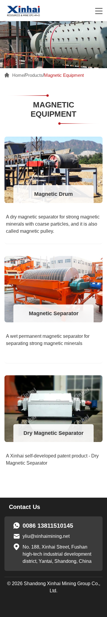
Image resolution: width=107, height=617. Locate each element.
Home (18, 75)
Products (34, 75)
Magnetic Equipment (64, 75)
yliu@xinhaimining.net (46, 536)
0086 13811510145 (48, 525)
